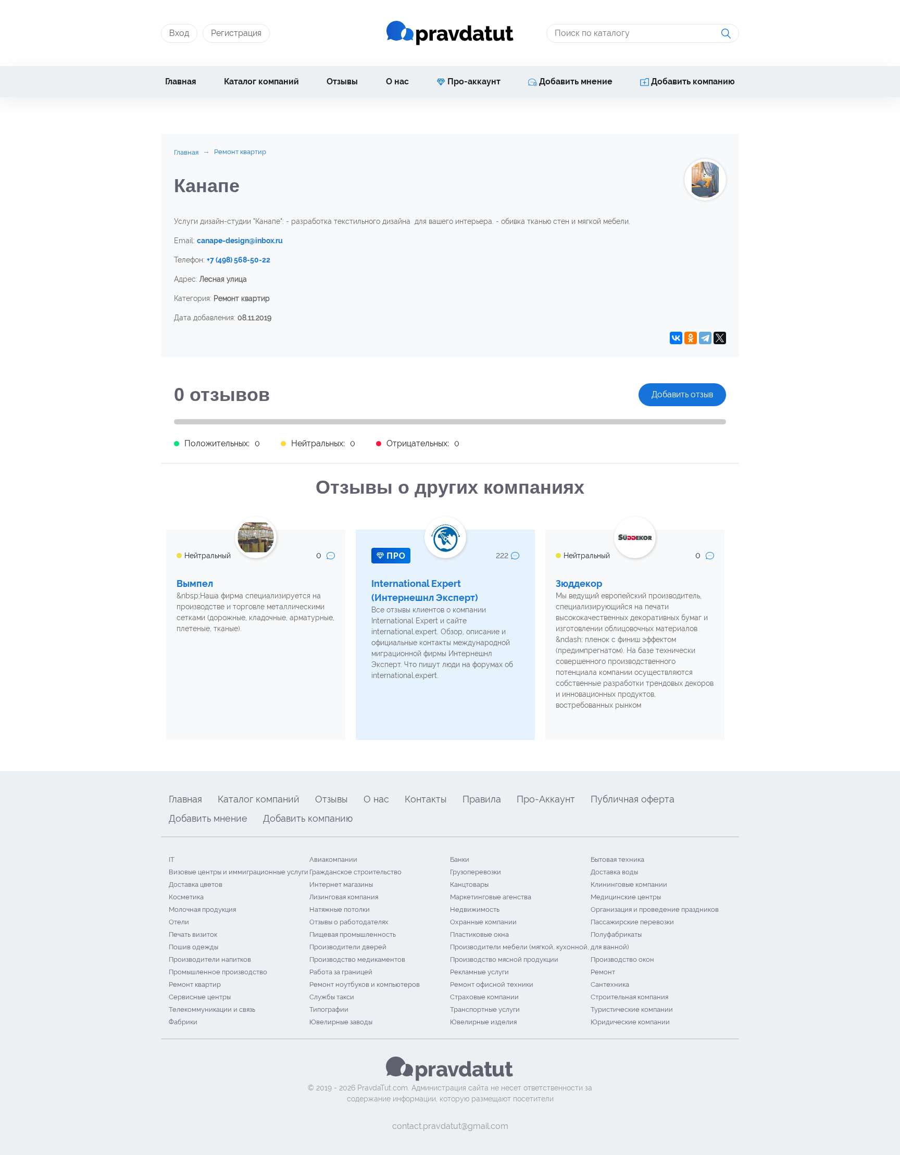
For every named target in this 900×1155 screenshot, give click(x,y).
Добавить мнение (574, 81)
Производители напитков (210, 959)
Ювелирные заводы (340, 1022)
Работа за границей (340, 972)
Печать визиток (193, 934)
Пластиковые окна (479, 934)
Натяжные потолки (339, 909)
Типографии (328, 1009)
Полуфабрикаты (616, 934)
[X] (720, 338)
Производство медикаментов (357, 959)
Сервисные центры (200, 997)
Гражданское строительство (355, 872)
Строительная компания (629, 997)
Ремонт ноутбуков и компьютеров (364, 984)
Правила (482, 799)
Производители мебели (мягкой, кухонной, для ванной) (539, 947)
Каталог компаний (261, 81)
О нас (397, 81)
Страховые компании (484, 997)
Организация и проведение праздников (655, 909)
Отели (179, 922)
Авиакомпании (333, 859)
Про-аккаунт (473, 81)
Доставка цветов (195, 884)
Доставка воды (614, 872)
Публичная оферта (632, 799)
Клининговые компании (629, 884)
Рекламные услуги (479, 972)
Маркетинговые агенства (490, 897)
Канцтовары (469, 884)
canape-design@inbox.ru (240, 240)
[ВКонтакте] (676, 338)
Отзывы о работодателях (349, 922)
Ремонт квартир (195, 984)
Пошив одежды (193, 947)
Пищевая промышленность (352, 934)
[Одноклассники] (690, 338)
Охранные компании (483, 922)
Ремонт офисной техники (491, 984)
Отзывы (342, 81)
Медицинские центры (626, 897)
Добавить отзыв (682, 394)
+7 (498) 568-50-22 (238, 260)
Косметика (186, 897)
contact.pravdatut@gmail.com (450, 1126)
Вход (179, 33)
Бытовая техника (617, 859)
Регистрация (236, 33)
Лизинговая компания (343, 897)
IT (171, 859)
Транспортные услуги (485, 1009)
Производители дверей (347, 947)
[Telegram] (705, 338)
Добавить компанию (692, 81)
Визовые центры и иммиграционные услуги (238, 872)
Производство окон (622, 959)
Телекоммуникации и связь (212, 1009)
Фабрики (183, 1022)
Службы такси (331, 997)
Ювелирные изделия (483, 1022)
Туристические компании (632, 1009)
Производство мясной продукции (504, 959)
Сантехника (610, 984)
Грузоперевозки (475, 872)
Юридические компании (630, 1022)
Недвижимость (474, 909)
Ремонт (603, 972)
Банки (459, 859)
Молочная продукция (202, 909)
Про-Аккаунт (546, 799)
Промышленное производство (218, 972)
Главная (180, 81)
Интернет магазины (341, 884)
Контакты (426, 799)
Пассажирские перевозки (632, 922)
